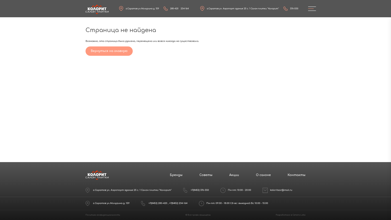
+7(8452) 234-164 (178, 203)
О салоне (263, 175)
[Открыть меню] (311, 8)
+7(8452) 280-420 (158, 203)
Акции (234, 175)
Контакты (296, 175)
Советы (205, 175)
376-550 (294, 8)
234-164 (185, 8)
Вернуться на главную (109, 51)
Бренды (176, 175)
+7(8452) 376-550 (200, 190)
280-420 (174, 8)
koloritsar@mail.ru (281, 190)
